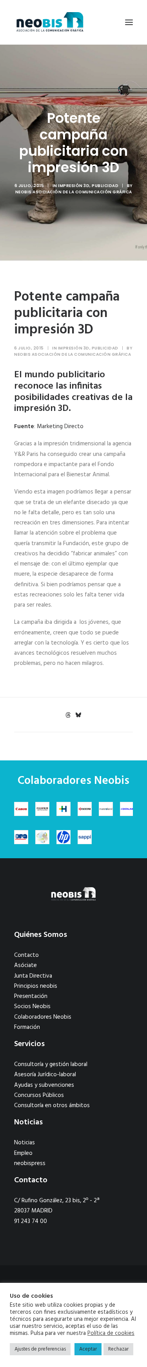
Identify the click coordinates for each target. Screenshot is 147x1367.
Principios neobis (35, 986)
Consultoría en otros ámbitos (52, 1105)
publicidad (105, 186)
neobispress (29, 1163)
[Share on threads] (68, 715)
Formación (27, 1027)
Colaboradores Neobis (42, 1017)
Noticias (24, 1142)
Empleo (23, 1153)
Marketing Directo (60, 426)
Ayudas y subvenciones (44, 1085)
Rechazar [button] (118, 1349)
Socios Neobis (32, 1006)
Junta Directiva (33, 976)
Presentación (30, 996)
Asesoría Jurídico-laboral (45, 1074)
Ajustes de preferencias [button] (40, 1349)
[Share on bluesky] (78, 715)
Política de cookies (110, 1333)
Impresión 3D (73, 186)
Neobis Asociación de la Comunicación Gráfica (73, 192)
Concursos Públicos (39, 1095)
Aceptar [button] (88, 1349)
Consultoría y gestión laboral (50, 1064)
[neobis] (50, 22)
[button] (129, 22)
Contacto (26, 955)
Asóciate (25, 965)
